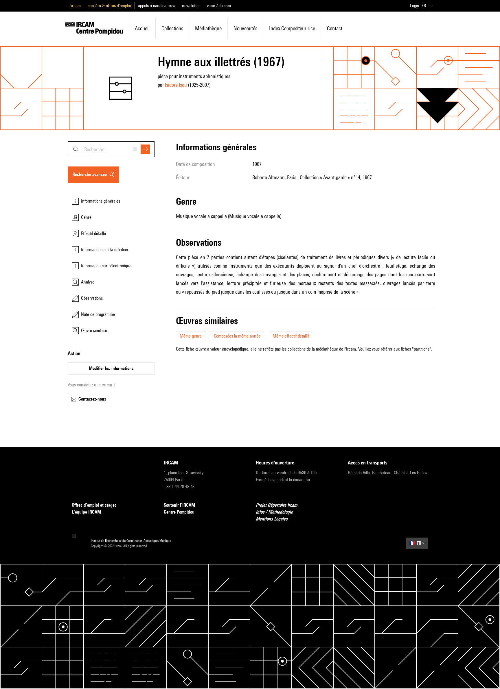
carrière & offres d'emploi (109, 5)
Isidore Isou (176, 85)
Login (414, 5)
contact (334, 28)
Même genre (191, 336)
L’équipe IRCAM (86, 512)
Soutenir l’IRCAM (179, 505)
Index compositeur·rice (292, 28)
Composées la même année (237, 336)
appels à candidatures (156, 5)
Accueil (142, 28)
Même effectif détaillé (291, 336)
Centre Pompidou (179, 512)
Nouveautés (245, 28)
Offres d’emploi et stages (94, 505)
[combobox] (111, 149)
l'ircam (75, 5)
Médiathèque (208, 28)
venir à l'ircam (219, 5)
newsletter (191, 5)
